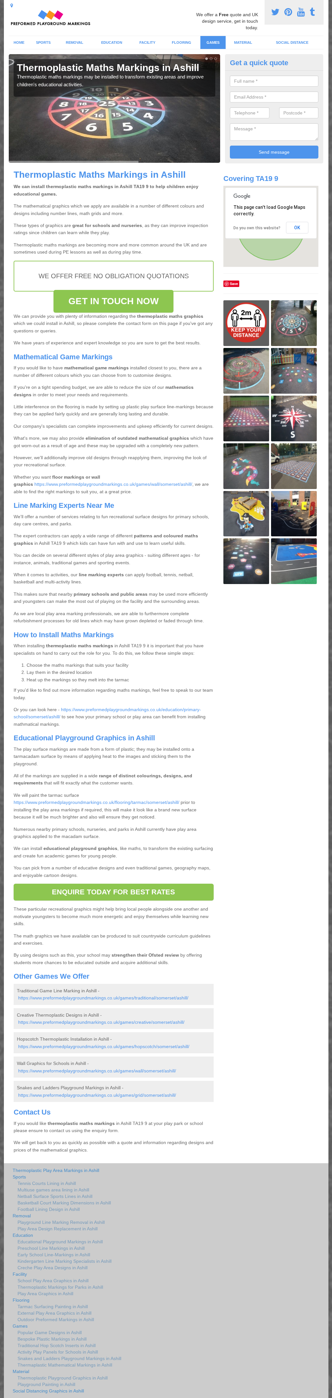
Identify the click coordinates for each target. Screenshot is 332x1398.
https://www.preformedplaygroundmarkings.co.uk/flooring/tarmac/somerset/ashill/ (96, 802)
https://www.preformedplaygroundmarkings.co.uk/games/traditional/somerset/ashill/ (103, 997)
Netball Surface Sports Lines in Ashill (55, 1196)
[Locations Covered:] (11, 5)
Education (111, 42)
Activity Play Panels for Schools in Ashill (58, 1352)
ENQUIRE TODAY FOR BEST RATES (113, 892)
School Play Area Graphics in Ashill (53, 1280)
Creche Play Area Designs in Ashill (53, 1267)
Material (243, 42)
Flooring (181, 42)
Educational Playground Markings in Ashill (60, 1241)
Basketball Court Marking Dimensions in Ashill (64, 1202)
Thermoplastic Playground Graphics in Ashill (63, 1377)
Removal (74, 42)
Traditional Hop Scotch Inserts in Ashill (57, 1345)
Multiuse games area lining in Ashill (53, 1189)
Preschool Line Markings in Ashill (51, 1248)
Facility (147, 42)
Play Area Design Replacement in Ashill (58, 1228)
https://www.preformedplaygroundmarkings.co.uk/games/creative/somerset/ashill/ (101, 1022)
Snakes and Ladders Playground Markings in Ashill (69, 1358)
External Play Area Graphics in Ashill (54, 1313)
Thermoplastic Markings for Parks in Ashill (60, 1287)
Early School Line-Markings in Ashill (54, 1254)
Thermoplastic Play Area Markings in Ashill (56, 1170)
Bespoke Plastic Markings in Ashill (52, 1339)
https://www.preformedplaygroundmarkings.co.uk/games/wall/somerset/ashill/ (113, 484)
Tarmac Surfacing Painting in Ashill (53, 1306)
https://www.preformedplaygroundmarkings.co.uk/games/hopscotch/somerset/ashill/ (103, 1046)
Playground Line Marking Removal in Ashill (61, 1222)
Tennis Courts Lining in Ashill (47, 1183)
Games (213, 42)
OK (297, 227)
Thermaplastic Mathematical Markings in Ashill (65, 1365)
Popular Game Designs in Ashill (50, 1332)
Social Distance (292, 42)
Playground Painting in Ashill (46, 1384)
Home (19, 42)
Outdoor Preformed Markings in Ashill (56, 1319)
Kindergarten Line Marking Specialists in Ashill (65, 1261)
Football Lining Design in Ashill (49, 1209)
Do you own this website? (256, 228)
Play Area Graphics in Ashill (45, 1293)
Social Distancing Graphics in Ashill (48, 1390)
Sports (43, 42)
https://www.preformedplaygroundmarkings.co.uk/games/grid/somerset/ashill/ (97, 1095)
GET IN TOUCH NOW (113, 301)
